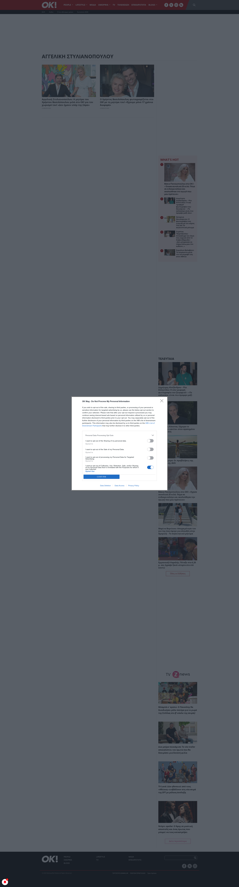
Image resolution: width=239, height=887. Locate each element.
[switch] (150, 440)
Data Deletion (105, 486)
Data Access (119, 486)
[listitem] (119, 435)
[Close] (162, 401)
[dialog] (119, 443)
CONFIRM (101, 477)
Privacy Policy (133, 486)
